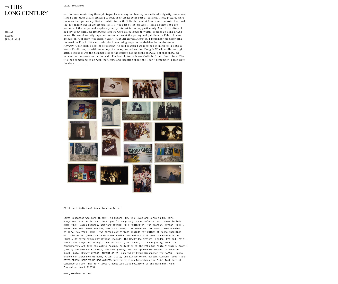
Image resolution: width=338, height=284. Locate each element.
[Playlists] (12, 39)
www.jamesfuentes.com (77, 273)
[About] (9, 36)
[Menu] (9, 32)
